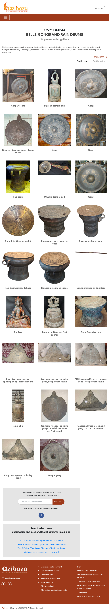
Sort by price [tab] (99, 61)
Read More (99, 57)
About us (99, 9)
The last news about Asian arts (54, 590)
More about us (47, 582)
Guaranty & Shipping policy (88, 596)
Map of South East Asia (87, 570)
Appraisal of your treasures (88, 581)
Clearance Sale (47, 574)
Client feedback (47, 586)
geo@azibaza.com (13, 578)
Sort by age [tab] (82, 61)
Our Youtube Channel (50, 570)
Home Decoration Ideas (51, 578)
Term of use (82, 592)
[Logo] (16, 6)
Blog (79, 567)
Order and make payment (51, 567)
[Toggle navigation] (6, 17)
